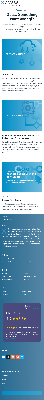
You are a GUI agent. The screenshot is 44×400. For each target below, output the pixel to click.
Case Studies (6, 277)
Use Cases (26, 274)
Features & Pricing (28, 262)
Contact (24, 294)
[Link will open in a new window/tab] (13, 357)
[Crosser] (10, 3)
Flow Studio (26, 259)
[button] (22, 393)
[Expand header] (41, 3)
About (4, 291)
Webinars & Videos (29, 277)
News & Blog (6, 274)
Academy (25, 280)
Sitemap (4, 379)
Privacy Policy (5, 375)
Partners (5, 294)
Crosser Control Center (10, 259)
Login (3, 383)
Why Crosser (26, 291)
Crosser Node (7, 262)
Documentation (7, 280)
